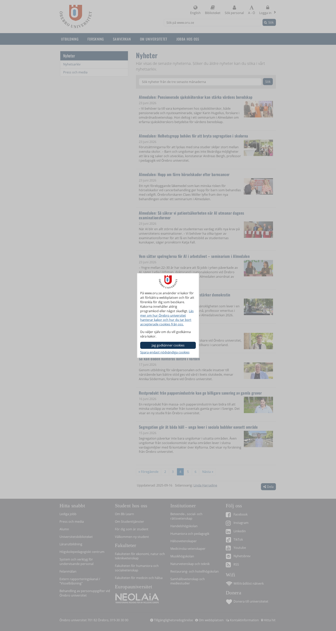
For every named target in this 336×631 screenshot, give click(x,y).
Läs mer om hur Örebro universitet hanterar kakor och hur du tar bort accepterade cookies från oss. (167, 318)
